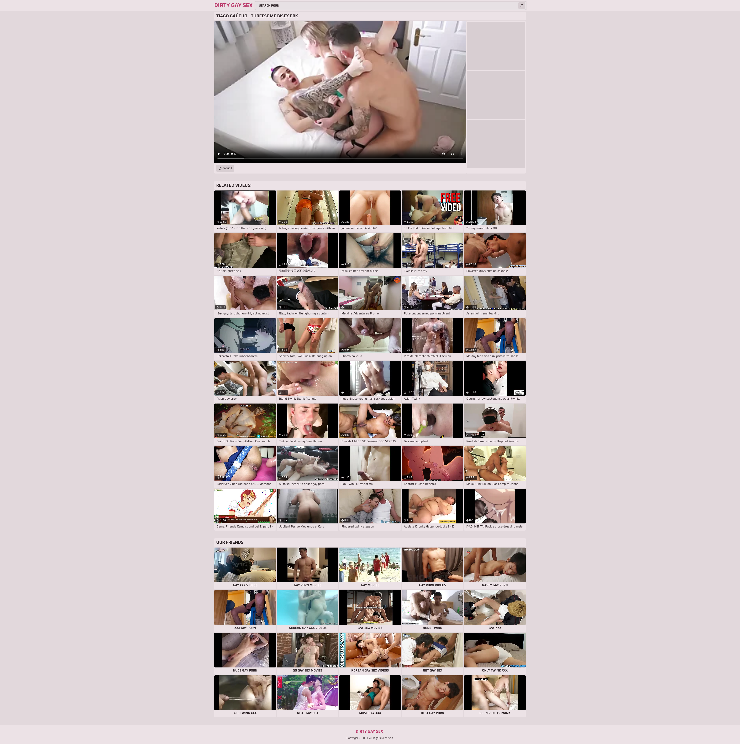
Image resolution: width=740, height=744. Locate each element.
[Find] (521, 5)
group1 (227, 168)
